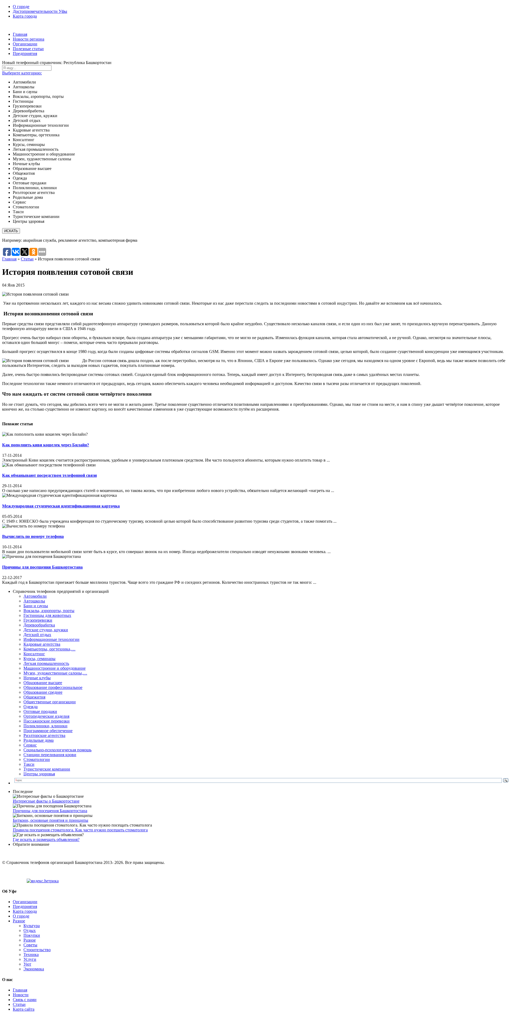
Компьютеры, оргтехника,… (49, 649)
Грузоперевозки (37, 620)
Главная (20, 34)
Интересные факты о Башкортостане (46, 801)
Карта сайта (23, 1009)
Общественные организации (49, 702)
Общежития (34, 697)
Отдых (29, 930)
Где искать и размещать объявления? (46, 839)
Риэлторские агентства (44, 735)
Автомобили (35, 596)
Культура (31, 925)
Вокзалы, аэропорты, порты (48, 610)
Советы (30, 945)
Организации (25, 44)
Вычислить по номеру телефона (33, 536)
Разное (19, 921)
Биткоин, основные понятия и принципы (50, 820)
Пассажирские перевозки (46, 721)
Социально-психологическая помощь (57, 750)
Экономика (33, 969)
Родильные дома (38, 740)
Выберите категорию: (22, 73)
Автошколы (34, 601)
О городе (21, 6)
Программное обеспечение (48, 730)
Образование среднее (42, 692)
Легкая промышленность (46, 663)
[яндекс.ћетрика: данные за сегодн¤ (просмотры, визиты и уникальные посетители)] (43, 881)
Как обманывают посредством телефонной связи (49, 475)
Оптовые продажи (40, 711)
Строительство (37, 949)
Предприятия (25, 53)
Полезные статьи (28, 48)
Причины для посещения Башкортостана (42, 567)
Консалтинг (34, 654)
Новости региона (28, 39)
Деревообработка (39, 625)
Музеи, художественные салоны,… (55, 673)
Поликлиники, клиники (45, 726)
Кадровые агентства (41, 644)
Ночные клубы (37, 678)
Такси (28, 764)
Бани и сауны (35, 606)
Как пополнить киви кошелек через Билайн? (45, 445)
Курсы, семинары (39, 658)
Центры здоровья (39, 774)
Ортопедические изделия (46, 716)
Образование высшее (42, 682)
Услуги (29, 959)
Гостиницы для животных (47, 615)
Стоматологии (36, 759)
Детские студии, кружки (45, 630)
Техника (31, 954)
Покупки (31, 935)
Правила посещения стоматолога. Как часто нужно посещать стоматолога (80, 830)
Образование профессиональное (52, 687)
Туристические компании (46, 769)
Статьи (27, 259)
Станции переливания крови (49, 754)
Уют (27, 964)
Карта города (25, 16)
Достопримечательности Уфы (40, 11)
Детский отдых (37, 634)
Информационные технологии (51, 639)
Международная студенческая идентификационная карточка (61, 506)
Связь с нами (25, 999)
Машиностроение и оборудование (54, 668)
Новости (21, 995)
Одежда (30, 706)
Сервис (30, 745)
